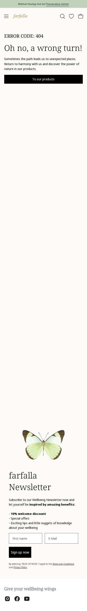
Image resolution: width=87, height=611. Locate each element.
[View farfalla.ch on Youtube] (27, 599)
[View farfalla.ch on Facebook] (17, 599)
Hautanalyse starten (57, 3)
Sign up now (20, 552)
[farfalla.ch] (20, 16)
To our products (43, 79)
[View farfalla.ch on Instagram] (7, 599)
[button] (62, 16)
